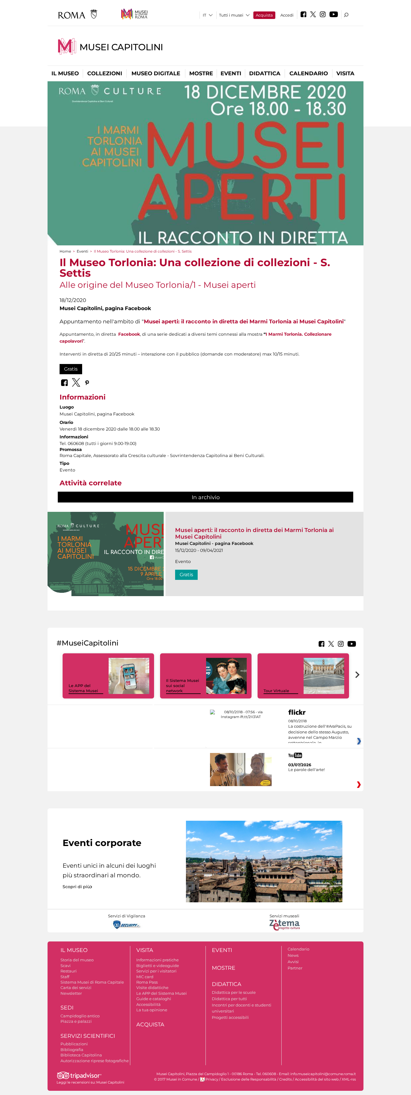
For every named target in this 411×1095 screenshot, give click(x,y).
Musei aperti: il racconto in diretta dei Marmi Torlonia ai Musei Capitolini (244, 321)
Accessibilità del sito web (317, 1079)
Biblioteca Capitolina (81, 1055)
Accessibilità (148, 1004)
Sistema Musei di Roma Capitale (92, 982)
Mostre (201, 73)
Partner (295, 968)
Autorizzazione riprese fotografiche (94, 1060)
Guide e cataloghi (153, 998)
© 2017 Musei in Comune (175, 1079)
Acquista (264, 15)
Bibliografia (71, 1049)
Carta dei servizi (75, 987)
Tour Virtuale (276, 690)
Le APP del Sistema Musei (83, 688)
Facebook (129, 334)
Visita (345, 73)
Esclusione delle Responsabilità (248, 1079)
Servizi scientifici (87, 1036)
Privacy (212, 1079)
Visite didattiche (152, 987)
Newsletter (71, 993)
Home (65, 251)
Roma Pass (147, 982)
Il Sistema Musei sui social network (182, 685)
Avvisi (293, 961)
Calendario (308, 73)
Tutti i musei (231, 15)
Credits (285, 1079)
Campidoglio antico (80, 1015)
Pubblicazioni (74, 1043)
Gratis (71, 369)
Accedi (287, 15)
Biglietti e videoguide (157, 965)
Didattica (264, 73)
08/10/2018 (320, 732)
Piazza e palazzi (76, 1021)
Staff (64, 976)
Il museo (65, 73)
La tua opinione (151, 1009)
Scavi (65, 965)
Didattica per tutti (229, 998)
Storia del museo (77, 959)
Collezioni (104, 73)
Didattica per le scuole (234, 992)
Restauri (68, 971)
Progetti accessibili (230, 1017)
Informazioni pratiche (157, 959)
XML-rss (349, 1079)
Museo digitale (155, 73)
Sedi (66, 1007)
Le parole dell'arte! (306, 769)
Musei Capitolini (121, 47)
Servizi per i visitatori (156, 971)
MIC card (144, 976)
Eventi (231, 73)
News (293, 955)
